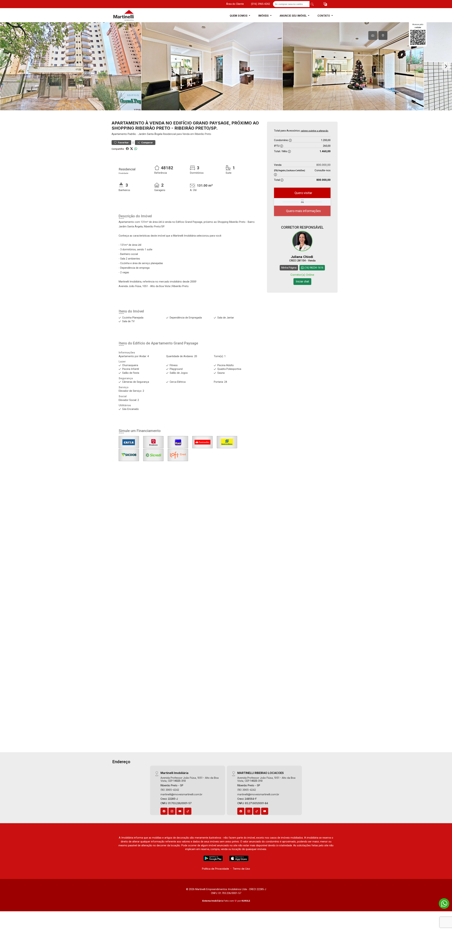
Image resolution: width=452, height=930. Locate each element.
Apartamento (119, 134)
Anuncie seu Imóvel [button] (293, 15)
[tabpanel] (226, 66)
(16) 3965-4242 (169, 789)
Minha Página (288, 267)
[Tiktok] (187, 811)
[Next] (179, 549)
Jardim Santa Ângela (150, 134)
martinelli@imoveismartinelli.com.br (181, 794)
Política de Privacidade (215, 868)
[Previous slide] (6, 66)
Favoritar (123, 142)
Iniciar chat (302, 281)
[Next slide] (446, 66)
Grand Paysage (186, 343)
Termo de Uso (241, 868)
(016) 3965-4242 (260, 3)
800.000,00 (323, 164)
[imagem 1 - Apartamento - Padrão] (148, 549)
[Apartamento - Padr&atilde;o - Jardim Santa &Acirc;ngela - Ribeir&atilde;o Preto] (129, 15)
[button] (325, 4)
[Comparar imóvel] (181, 535)
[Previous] (117, 549)
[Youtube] (179, 811)
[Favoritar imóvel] (181, 530)
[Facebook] (164, 811)
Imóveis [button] (263, 15)
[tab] (372, 35)
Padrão (132, 134)
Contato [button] (324, 15)
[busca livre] (312, 4)
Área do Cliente (235, 3)
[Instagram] (172, 811)
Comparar (147, 142)
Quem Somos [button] (239, 15)
